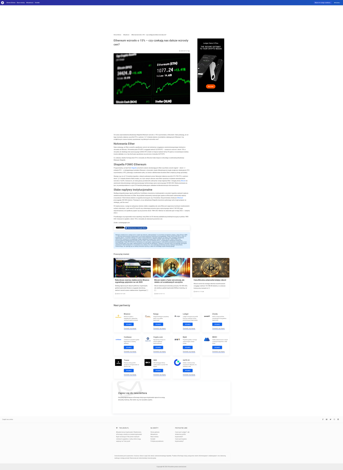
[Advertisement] (167, 16)
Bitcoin (183, 181)
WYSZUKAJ (337, 2)
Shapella (134, 168)
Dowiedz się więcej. (130, 328)
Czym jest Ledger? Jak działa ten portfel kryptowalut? (182, 434)
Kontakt (37, 2)
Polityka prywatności (157, 441)
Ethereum (180, 198)
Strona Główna (10, 2)
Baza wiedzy (21, 2)
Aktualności (29, 2)
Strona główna (155, 432)
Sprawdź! (128, 324)
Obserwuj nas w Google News (136, 228)
